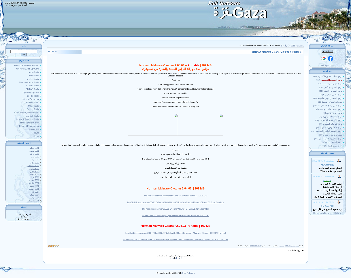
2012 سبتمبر (34, 168)
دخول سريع (327, 51)
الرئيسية (300, 45)
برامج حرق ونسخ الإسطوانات (330, 105)
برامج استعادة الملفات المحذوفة (329, 131)
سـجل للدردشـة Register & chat (327, 213)
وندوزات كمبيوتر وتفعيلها (332, 102)
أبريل (286, 45)
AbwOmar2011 (255, 246)
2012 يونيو (35, 160)
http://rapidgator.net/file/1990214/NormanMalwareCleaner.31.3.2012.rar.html (175, 209)
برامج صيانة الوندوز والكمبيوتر (330, 76)
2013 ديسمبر (33, 189)
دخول (247, 19)
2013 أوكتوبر (34, 183)
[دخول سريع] (330, 58)
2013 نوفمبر (34, 186)
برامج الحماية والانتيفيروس (331, 80)
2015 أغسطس (33, 201)
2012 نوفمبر (34, 174)
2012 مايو (35, 157)
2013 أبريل (34, 177)
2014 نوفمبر (34, 198)
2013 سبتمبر (34, 180)
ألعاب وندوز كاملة (335, 146)
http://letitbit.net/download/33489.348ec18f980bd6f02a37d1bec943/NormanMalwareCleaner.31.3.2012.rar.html (175, 202)
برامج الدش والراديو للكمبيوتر (330, 138)
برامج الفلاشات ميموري (332, 116)
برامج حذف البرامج (334, 113)
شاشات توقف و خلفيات (332, 135)
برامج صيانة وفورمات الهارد (331, 127)
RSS (7, 5)
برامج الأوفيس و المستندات (331, 120)
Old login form (327, 65)
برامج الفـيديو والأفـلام (333, 91)
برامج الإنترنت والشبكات (332, 83)
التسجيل (254, 19)
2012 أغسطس (33, 165)
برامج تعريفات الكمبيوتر (332, 124)
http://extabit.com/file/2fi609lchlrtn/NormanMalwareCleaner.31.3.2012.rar (175, 196)
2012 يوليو (35, 162)
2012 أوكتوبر (34, 171)
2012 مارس (34, 151)
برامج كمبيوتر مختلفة (333, 142)
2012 (293, 45)
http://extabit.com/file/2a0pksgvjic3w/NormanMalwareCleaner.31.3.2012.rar (175, 215)
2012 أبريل (34, 154)
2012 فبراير (34, 148)
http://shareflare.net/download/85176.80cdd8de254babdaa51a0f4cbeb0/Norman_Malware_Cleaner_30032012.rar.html (175, 239)
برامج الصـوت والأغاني (333, 87)
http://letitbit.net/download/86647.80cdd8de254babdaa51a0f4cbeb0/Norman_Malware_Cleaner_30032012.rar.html (175, 233)
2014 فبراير (34, 195)
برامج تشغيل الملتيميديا (332, 94)
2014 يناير (35, 192)
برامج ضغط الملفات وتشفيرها (329, 109)
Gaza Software (188, 273)
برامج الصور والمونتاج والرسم (330, 98)
